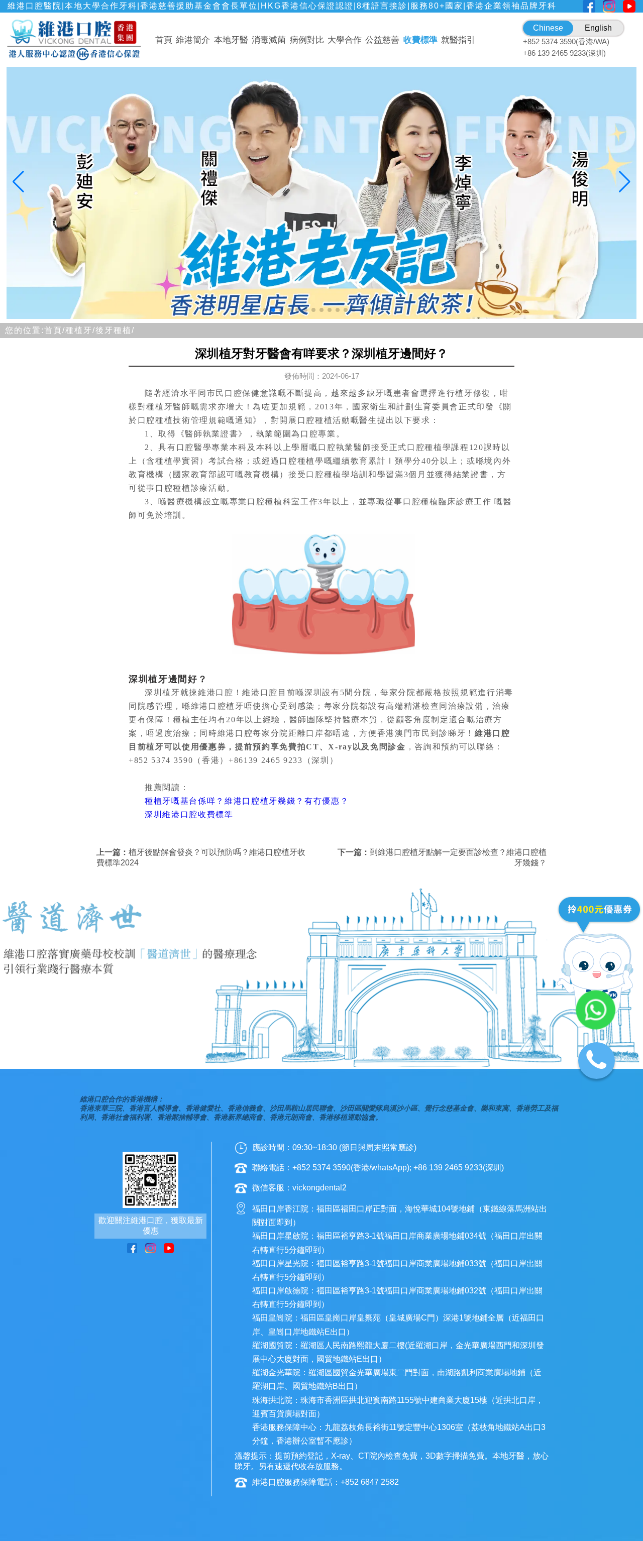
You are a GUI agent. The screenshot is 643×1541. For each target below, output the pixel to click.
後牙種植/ (115, 330)
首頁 (163, 40)
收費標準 (420, 40)
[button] (265, 310)
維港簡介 (193, 40)
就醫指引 (458, 40)
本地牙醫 (231, 40)
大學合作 (345, 40)
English (598, 28)
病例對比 (307, 40)
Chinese (548, 28)
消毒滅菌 (269, 40)
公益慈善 (382, 40)
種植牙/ (80, 330)
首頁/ (54, 330)
